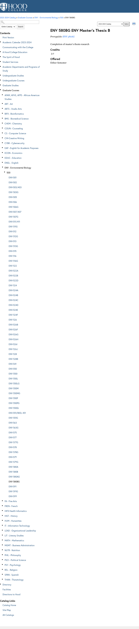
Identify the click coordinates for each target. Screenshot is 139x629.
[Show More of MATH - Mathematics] (2, 540)
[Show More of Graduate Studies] (0, 85)
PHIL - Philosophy (13, 555)
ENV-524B (13, 295)
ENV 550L (13, 378)
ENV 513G (13, 246)
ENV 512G (13, 236)
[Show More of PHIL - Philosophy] (2, 554)
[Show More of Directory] (0, 584)
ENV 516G (13, 260)
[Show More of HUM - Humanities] (2, 520)
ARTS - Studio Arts (13, 108)
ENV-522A (13, 270)
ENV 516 (12, 255)
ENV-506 (13, 202)
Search (20, 27)
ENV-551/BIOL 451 (17, 412)
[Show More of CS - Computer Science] (2, 133)
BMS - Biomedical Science (17, 118)
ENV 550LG (14, 383)
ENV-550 (13, 368)
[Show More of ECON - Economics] (2, 152)
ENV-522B (13, 275)
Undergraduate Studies (13, 75)
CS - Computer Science (15, 133)
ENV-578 (13, 447)
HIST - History (11, 515)
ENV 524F (13, 314)
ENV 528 (13, 354)
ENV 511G (13, 226)
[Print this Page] (134, 24)
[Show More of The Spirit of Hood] (0, 56)
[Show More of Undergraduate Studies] (0, 75)
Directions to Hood (11, 594)
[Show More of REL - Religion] (2, 569)
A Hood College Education (15, 52)
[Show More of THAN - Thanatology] (2, 579)
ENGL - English (11, 162)
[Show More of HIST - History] (2, 515)
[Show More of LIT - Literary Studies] (2, 535)
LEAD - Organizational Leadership (20, 530)
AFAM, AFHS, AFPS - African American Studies (22, 97)
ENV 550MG (14, 393)
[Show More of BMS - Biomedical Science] (2, 118)
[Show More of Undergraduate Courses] (0, 80)
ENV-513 (12, 241)
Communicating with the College (18, 47)
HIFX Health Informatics (16, 511)
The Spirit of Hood (11, 57)
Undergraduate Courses (13, 80)
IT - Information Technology (17, 525)
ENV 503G (13, 192)
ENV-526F (13, 329)
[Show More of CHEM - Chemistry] (2, 123)
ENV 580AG (14, 476)
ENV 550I (13, 373)
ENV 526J (13, 349)
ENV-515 (12, 251)
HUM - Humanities (13, 520)
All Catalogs (8, 614)
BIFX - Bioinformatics (14, 113)
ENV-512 (12, 231)
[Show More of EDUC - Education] (2, 157)
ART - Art (9, 103)
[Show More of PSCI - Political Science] (2, 559)
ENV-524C (13, 300)
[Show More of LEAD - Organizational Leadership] (2, 530)
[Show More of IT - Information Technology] (2, 525)
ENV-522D (13, 280)
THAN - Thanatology (14, 579)
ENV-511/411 (14, 221)
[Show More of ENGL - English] (2, 162)
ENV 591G (13, 491)
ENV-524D (13, 305)
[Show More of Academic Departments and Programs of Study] (0, 66)
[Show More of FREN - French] (2, 505)
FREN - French (11, 506)
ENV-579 (13, 457)
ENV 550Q (14, 408)
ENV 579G (13, 461)
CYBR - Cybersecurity (14, 143)
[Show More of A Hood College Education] (0, 51)
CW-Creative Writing (14, 138)
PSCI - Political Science (15, 560)
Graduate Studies (11, 85)
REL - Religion (11, 569)
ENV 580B (13, 471)
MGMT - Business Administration (19, 545)
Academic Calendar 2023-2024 (17, 42)
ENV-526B (13, 324)
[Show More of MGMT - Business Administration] (2, 544)
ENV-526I (13, 344)
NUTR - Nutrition (12, 550)
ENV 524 (13, 285)
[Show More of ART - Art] (2, 103)
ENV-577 (13, 437)
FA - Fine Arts (11, 501)
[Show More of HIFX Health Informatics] (2, 510)
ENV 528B (13, 358)
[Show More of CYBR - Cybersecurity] (2, 142)
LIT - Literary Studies (14, 535)
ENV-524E (13, 309)
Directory (7, 584)
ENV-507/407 (15, 211)
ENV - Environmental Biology (46, 17)
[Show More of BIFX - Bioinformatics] (2, 113)
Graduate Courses (11, 90)
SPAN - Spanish (12, 574)
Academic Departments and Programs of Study (21, 68)
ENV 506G (13, 206)
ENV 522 (13, 265)
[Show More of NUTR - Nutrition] (2, 549)
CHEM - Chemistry (13, 123)
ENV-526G (13, 334)
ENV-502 (13, 182)
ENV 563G (13, 427)
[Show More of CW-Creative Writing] (2, 137)
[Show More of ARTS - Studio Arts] (2, 108)
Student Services (10, 61)
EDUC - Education (13, 157)
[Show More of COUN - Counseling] (2, 128)
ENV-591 (12, 486)
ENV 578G (13, 452)
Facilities (7, 589)
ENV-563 (13, 422)
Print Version (8, 37)
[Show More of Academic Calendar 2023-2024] (0, 42)
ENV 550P (13, 398)
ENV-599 (13, 496)
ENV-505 (13, 197)
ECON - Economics (13, 152)
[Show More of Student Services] (0, 61)
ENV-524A (13, 290)
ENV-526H (13, 339)
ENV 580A (13, 466)
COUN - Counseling (14, 128)
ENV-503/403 (15, 187)
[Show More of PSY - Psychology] (2, 564)
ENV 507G (13, 216)
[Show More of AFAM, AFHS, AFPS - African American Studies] (2, 94)
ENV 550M (14, 388)
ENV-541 (12, 363)
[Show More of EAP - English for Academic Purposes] (2, 147)
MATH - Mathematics (14, 540)
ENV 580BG (14, 481)
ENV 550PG (14, 403)
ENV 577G (13, 442)
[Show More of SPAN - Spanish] (2, 574)
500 (61, 17)
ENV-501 (12, 177)
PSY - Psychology (13, 564)
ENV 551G (13, 417)
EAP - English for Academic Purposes (21, 148)
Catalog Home (9, 605)
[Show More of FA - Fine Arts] (2, 500)
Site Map (7, 610)
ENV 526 (13, 319)
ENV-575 (13, 432)
